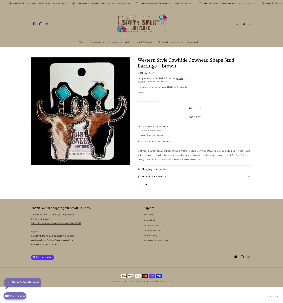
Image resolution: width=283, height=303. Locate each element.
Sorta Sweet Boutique (128, 281)
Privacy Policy (151, 225)
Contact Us (149, 220)
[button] (82, 42)
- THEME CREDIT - (146, 281)
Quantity (141, 92)
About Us (148, 215)
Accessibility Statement (156, 241)
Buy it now (195, 117)
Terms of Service (152, 230)
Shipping (141, 82)
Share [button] (144, 184)
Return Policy (150, 236)
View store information (152, 135)
